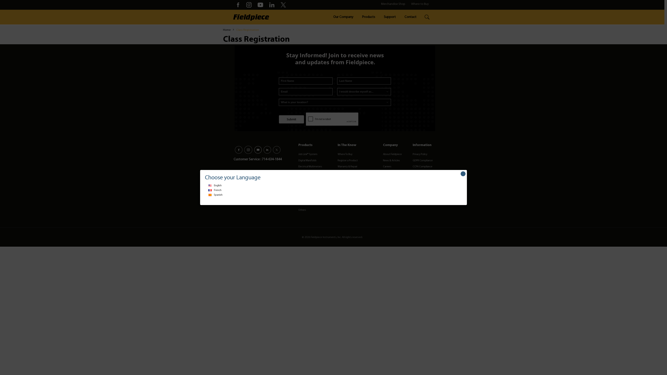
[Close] (463, 173)
